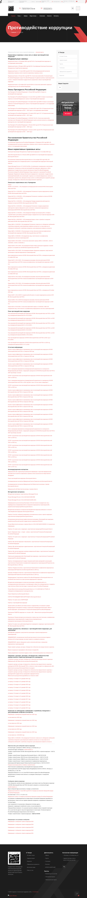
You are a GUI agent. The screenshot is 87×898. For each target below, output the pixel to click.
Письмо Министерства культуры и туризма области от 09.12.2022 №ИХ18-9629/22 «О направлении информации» (31, 525)
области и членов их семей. (32, 675)
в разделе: (32, 668)
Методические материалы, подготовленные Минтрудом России (23, 494)
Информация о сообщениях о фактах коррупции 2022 (20, 830)
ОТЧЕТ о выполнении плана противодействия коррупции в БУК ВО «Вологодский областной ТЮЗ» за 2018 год (30, 460)
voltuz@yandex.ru (57, 1)
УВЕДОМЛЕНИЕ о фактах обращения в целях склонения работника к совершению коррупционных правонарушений (27, 643)
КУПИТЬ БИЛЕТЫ (49, 867)
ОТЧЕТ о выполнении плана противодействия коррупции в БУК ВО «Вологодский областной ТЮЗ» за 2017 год (30, 465)
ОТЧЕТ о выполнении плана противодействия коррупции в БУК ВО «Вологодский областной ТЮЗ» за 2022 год (30, 441)
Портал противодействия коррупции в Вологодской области (22, 478)
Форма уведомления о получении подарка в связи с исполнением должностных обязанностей (30, 652)
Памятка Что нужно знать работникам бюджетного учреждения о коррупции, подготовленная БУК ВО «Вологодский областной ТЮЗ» (31, 624)
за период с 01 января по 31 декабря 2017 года (19, 699)
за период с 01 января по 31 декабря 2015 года (19, 705)
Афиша (25, 15)
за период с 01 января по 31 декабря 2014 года (19, 707)
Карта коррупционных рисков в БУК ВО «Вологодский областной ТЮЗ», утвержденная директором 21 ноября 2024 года (31, 272)
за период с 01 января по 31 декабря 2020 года (19, 690)
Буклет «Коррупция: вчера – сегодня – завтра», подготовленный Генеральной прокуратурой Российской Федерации (30, 532)
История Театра (63, 56)
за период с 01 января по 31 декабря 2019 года (19, 693)
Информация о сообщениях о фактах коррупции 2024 (20, 824)
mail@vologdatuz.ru (28, 749)
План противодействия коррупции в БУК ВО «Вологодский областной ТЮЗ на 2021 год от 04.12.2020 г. (29, 338)
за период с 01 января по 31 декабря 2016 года (19, 702)
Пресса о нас (30, 870)
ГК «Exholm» (36, 891)
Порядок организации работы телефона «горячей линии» (21, 764)
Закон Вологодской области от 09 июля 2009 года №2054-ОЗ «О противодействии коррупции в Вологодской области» (30, 155)
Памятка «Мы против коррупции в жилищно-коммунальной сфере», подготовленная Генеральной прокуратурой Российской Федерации (31, 552)
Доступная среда (31, 867)
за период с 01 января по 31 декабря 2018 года (19, 696)
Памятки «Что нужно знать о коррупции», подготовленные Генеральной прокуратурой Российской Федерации (31, 537)
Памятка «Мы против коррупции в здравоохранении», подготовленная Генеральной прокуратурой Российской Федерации (31, 547)
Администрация (63, 60)
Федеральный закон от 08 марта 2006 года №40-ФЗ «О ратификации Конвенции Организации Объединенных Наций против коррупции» (30, 67)
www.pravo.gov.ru (40, 52)
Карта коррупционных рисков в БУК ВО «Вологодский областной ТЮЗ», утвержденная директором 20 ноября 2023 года (31, 267)
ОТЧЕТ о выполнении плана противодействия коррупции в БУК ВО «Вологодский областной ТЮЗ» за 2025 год (30, 376)
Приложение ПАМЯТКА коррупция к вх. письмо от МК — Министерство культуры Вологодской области (30, 613)
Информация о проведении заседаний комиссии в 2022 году (22, 732)
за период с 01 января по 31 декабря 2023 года (19, 681)
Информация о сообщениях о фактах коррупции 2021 (20, 833)
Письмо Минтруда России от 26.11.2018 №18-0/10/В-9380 (21, 497)
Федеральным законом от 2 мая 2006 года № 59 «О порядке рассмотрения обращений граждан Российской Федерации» (30, 791)
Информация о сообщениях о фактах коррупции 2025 (20, 821)
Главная (13, 15)
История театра (31, 855)
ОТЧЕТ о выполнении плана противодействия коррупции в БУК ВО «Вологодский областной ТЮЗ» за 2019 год (30, 456)
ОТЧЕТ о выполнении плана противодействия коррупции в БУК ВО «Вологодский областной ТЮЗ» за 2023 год (30, 436)
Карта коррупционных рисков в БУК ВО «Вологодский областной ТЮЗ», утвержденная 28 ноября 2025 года (31, 291)
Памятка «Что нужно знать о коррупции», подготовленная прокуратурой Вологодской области (30, 529)
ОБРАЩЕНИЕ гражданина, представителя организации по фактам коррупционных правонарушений (27, 633)
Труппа (61, 64)
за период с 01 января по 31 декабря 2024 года (19, 678)
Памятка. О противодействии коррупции (17, 602)
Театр (19, 15)
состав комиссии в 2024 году (15, 723)
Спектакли (42, 15)
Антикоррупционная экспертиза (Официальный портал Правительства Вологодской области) (30, 481)
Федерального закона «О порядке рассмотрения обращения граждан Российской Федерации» (30, 796)
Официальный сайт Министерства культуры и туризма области (23, 489)
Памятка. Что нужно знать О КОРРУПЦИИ (18, 599)
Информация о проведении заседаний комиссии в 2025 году (22, 714)
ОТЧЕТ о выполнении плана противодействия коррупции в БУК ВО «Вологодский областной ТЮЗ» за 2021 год (30, 446)
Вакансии (62, 75)
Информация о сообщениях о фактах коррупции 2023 (20, 827)
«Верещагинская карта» (51, 879)
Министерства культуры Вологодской (17, 675)
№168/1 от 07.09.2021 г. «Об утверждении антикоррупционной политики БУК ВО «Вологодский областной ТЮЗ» (30, 187)
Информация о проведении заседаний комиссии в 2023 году (22, 726)
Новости (49, 15)
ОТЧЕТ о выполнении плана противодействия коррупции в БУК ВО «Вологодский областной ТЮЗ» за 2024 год (30, 386)
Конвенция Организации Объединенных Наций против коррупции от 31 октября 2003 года (29, 151)
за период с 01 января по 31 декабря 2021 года (19, 687)
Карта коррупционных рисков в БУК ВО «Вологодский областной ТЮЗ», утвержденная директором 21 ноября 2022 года (31, 256)
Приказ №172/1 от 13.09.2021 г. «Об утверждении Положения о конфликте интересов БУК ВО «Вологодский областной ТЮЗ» (30, 197)
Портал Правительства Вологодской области (18, 593)
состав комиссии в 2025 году (15, 717)
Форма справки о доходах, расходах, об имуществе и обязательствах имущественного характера (31, 647)
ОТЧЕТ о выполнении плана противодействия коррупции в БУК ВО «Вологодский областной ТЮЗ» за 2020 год (30, 451)
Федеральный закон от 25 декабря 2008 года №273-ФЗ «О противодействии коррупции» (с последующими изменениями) (29, 62)
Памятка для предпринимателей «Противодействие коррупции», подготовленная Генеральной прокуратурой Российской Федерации (30, 557)
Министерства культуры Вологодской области (19, 668)
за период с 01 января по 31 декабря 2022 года (19, 684)
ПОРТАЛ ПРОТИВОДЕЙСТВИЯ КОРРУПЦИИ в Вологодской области (24, 596)
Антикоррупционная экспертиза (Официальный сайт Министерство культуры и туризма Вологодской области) (28, 485)
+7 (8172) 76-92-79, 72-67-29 (28, 8)
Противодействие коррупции (23, 1)
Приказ (9, 184)
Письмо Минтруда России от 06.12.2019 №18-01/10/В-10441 (22, 499)
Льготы (33, 1)
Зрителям (38, 1)
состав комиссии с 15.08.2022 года (16, 735)
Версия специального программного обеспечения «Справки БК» (23, 649)
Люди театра (33, 15)
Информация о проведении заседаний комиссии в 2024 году (22, 720)
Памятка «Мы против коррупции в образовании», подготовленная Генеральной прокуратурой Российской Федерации (30, 542)
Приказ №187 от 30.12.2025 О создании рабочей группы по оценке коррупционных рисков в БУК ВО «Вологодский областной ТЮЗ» (31, 295)
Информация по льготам (51, 873)
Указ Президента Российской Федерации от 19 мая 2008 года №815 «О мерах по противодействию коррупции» (27, 93)
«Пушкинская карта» (50, 876)
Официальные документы (11, 1)
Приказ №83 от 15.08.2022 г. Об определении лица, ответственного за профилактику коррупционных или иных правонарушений (28, 236)
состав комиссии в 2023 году (15, 729)
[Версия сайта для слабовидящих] (76, 2)
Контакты (56, 15)
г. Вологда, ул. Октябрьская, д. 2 (69, 1)
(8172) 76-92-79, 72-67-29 (69, 860)
